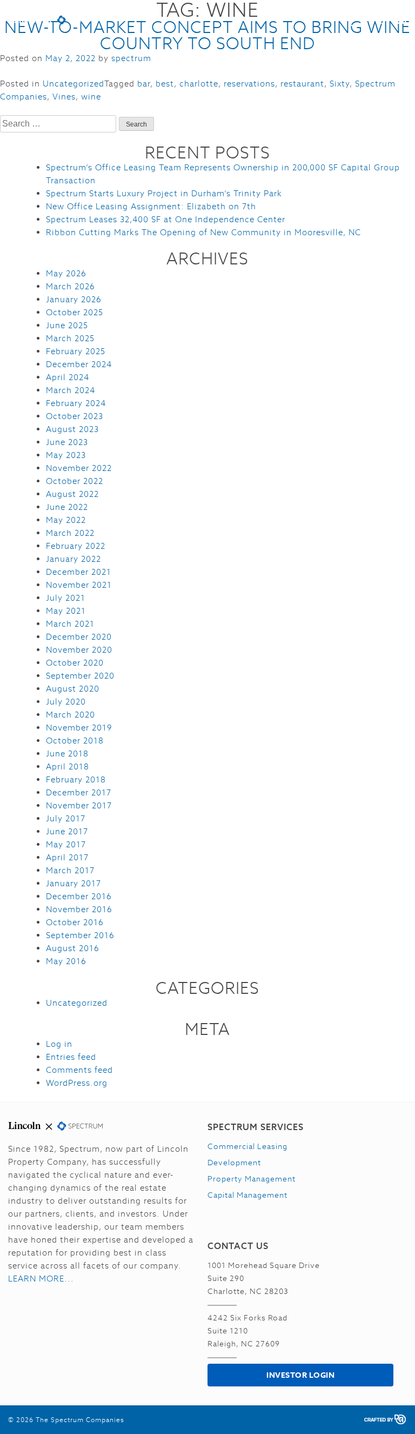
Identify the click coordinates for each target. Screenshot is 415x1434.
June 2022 (67, 507)
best (165, 83)
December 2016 (79, 896)
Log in (59, 1044)
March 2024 (70, 390)
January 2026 (74, 299)
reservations (249, 83)
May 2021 (66, 611)
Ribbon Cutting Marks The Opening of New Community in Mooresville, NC (203, 232)
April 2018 (67, 766)
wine (91, 96)
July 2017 (65, 818)
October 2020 (75, 663)
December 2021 (78, 572)
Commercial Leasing (247, 1146)
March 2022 (70, 533)
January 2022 (73, 559)
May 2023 (66, 455)
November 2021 (79, 585)
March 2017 (70, 870)
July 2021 (65, 598)
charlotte (198, 83)
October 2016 (75, 922)
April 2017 (67, 857)
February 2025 (75, 351)
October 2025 (74, 312)
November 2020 (79, 650)
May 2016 (66, 961)
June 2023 (67, 442)
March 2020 (70, 714)
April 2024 (67, 377)
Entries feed (71, 1057)
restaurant (302, 83)
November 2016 (79, 909)
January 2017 (73, 883)
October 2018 (75, 740)
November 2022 (79, 468)
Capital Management (247, 1195)
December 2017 (78, 792)
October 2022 (74, 481)
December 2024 (79, 364)
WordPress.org (77, 1083)
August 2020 (72, 688)
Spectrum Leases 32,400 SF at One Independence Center (165, 219)
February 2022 (75, 546)
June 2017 (67, 831)
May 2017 (66, 844)
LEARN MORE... (41, 1278)
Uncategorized (73, 83)
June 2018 (67, 753)
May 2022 (66, 520)
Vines (64, 96)
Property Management (252, 1179)
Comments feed (79, 1070)
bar (143, 83)
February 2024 (76, 403)
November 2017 (79, 805)
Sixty (340, 83)
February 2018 (76, 779)
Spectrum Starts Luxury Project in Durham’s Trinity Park (164, 193)
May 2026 (66, 273)
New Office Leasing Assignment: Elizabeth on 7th (151, 206)
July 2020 (66, 701)
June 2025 (67, 325)
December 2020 (79, 637)
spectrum (131, 58)
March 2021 (70, 624)
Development (234, 1162)
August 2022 (72, 494)
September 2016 (80, 935)
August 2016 (72, 948)
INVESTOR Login (300, 1375)
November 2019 (79, 727)
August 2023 (72, 429)
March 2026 (70, 286)
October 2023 (74, 416)
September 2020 (80, 675)
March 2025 (70, 338)
